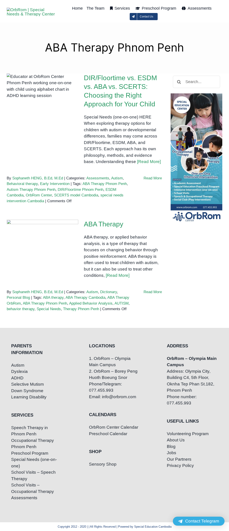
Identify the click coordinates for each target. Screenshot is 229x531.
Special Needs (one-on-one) (34, 462)
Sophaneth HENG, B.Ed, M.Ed (37, 178)
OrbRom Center (39, 195)
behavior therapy (20, 309)
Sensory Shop (103, 464)
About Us (176, 440)
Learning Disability (29, 397)
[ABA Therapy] (42, 242)
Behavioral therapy (22, 184)
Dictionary (108, 292)
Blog (171, 446)
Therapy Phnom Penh (81, 309)
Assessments (97, 178)
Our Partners (179, 459)
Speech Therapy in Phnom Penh (29, 430)
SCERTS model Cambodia (76, 195)
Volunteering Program (188, 433)
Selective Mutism (27, 384)
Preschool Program (29, 453)
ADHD (17, 378)
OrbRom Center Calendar (113, 427)
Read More (153, 178)
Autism (117, 178)
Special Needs (49, 309)
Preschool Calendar (108, 433)
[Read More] (149, 161)
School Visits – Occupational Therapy (32, 488)
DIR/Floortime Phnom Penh (80, 189)
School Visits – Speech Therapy (33, 475)
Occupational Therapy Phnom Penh (32, 443)
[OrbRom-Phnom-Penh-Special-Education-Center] (32, 9)
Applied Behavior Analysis (90, 303)
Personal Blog (18, 297)
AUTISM (121, 303)
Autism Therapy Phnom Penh (31, 189)
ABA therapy (53, 297)
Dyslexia (19, 371)
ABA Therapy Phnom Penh (105, 184)
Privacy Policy (180, 465)
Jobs (171, 452)
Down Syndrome (27, 390)
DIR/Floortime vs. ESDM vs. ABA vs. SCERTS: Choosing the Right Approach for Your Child (42, 81)
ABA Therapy (42, 238)
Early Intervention (55, 184)
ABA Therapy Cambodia (85, 297)
